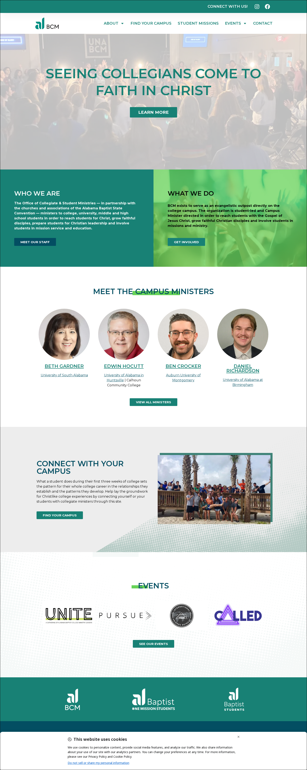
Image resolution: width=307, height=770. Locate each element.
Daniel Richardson (242, 368)
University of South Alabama (64, 375)
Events (233, 23)
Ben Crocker (183, 366)
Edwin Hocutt (124, 366)
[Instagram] (257, 6)
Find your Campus (151, 23)
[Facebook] (267, 6)
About (111, 23)
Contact (263, 23)
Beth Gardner (64, 366)
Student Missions (198, 23)
